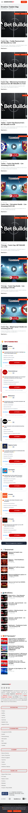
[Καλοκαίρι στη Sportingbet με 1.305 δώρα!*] (4, 674)
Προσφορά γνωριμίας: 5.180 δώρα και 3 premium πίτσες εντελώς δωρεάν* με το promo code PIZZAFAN (17, 655)
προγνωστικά (19, 693)
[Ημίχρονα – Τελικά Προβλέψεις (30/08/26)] (4, 565)
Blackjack (4, 783)
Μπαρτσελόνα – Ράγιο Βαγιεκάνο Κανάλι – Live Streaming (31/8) (16, 596)
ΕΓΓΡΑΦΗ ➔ (17, 362)
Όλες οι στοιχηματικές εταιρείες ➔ (14, 543)
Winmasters (4, 738)
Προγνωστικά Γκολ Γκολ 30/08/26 (16, 582)
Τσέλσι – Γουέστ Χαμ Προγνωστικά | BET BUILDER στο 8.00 (12, 123)
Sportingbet (4, 743)
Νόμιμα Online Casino (6, 774)
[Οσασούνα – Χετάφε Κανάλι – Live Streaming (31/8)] (4, 623)
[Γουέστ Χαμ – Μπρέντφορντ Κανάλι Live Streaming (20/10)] (14, 310)
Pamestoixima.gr (5, 736)
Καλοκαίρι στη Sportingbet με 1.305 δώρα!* (17, 669)
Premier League (24, 13)
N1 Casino (4, 776)
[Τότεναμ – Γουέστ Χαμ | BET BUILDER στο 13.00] (14, 228)
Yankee (3, 762)
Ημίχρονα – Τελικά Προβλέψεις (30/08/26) (16, 560)
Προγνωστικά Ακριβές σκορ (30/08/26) (15, 553)
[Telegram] (6, 688)
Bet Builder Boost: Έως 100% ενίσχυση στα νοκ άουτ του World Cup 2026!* (16, 662)
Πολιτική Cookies (17, 811)
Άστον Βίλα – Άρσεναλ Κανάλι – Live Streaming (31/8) (17, 603)
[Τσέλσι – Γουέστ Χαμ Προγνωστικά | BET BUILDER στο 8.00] (14, 106)
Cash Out (4, 759)
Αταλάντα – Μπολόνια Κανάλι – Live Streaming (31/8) (17, 611)
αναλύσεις (5, 695)
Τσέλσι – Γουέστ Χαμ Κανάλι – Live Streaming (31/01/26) (12, 164)
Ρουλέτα (3, 781)
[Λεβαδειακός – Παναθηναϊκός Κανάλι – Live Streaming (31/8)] (4, 630)
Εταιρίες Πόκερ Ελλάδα (7, 787)
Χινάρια (3, 711)
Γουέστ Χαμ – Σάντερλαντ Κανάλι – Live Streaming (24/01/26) (13, 205)
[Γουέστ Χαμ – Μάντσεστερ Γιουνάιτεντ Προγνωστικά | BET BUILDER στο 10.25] (14, 65)
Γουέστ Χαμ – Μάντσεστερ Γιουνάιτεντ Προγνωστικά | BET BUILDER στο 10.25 (13, 82)
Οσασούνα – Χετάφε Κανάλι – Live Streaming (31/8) (16, 618)
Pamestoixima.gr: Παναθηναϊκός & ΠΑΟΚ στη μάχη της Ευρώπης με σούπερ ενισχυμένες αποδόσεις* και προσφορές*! (17, 640)
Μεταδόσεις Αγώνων (23, 136)
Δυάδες (3, 713)
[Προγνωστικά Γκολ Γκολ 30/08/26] (4, 587)
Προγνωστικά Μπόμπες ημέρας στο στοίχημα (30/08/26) (17, 575)
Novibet (3, 734)
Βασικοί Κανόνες (5, 753)
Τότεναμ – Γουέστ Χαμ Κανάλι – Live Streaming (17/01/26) (12, 287)
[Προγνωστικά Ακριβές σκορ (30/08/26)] (4, 557)
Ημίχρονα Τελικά (5, 724)
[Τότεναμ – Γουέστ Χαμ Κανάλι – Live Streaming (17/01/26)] (14, 269)
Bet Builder (17, 13)
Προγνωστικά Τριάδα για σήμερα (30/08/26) (16, 568)
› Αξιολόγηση (5, 362)
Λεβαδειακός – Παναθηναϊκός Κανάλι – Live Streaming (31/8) (17, 626)
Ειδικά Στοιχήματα (6, 757)
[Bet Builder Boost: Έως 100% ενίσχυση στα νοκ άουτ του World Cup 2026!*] (4, 666)
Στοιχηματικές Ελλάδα (6, 732)
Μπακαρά (4, 785)
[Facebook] (2, 688)
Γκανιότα (4, 764)
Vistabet (3, 745)
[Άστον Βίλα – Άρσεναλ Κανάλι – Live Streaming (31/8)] (4, 608)
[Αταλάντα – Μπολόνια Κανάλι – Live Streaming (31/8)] (4, 615)
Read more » (4, 48)
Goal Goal (4, 719)
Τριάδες (3, 715)
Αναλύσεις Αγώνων (6, 766)
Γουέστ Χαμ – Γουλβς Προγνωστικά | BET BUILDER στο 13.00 (12, 42)
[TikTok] (9, 688)
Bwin (3, 741)
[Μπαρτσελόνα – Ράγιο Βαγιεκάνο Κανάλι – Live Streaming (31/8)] (4, 601)
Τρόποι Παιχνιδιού (6, 755)
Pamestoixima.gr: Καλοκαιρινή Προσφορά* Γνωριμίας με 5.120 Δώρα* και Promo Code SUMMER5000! (16, 648)
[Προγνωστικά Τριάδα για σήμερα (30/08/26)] (4, 572)
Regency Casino (5, 778)
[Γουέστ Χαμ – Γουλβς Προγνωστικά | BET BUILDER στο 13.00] (14, 24)
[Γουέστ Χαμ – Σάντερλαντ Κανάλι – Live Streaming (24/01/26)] (14, 187)
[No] (26, 809)
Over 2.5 (3, 717)
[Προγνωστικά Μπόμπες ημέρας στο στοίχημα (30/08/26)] (4, 580)
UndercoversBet (4, 8)
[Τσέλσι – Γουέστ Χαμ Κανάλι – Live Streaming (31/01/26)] (14, 147)
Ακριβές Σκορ (5, 722)
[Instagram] (4, 688)
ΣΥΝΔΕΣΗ (24, 1)
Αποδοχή (10, 811)
